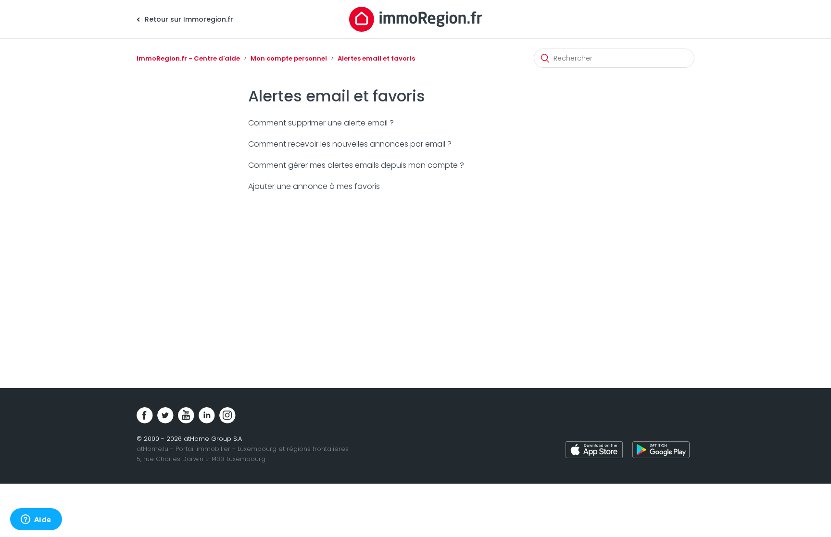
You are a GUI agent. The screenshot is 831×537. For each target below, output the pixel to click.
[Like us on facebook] (145, 415)
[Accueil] (415, 19)
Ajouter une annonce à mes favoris (314, 186)
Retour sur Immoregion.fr (188, 19)
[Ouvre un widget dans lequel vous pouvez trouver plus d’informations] (36, 520)
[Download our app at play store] (661, 451)
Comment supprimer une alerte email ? (321, 122)
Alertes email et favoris (376, 58)
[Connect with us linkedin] (207, 415)
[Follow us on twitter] (165, 415)
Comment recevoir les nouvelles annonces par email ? (350, 144)
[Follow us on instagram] (227, 415)
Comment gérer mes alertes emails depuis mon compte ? (356, 165)
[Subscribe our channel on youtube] (186, 415)
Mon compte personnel (289, 58)
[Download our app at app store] (594, 451)
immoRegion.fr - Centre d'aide (188, 58)
